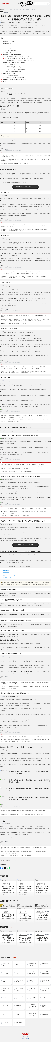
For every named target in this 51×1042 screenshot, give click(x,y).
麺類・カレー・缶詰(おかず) (10, 50)
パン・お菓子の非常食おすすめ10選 (12, 66)
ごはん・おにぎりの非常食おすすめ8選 (13, 68)
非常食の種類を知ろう (7, 43)
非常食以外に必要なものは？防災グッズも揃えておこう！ (15, 79)
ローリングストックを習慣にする (12, 75)
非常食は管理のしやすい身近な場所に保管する (14, 77)
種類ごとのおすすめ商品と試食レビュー (25, 187)
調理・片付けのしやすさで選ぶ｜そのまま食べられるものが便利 (18, 58)
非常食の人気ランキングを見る (25, 545)
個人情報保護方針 (25, 1038)
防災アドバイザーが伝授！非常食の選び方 (12, 54)
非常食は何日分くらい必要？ (9, 41)
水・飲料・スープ (8, 52)
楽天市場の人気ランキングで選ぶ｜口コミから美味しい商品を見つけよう (20, 60)
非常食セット (7, 45)
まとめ (4, 81)
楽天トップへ (25, 1036)
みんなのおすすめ (3, 9)
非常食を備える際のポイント (9, 73)
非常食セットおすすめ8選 (10, 64)
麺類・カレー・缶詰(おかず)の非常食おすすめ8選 (15, 69)
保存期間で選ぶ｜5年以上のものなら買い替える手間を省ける (17, 56)
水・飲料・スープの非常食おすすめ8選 (13, 71)
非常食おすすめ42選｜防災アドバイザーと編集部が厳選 (14, 62)
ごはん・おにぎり (8, 48)
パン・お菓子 (7, 47)
